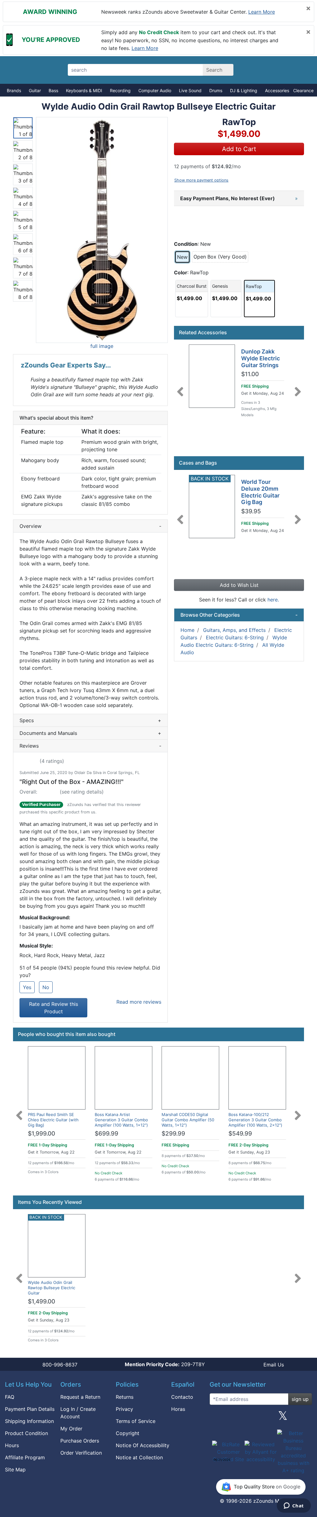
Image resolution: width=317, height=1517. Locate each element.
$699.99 (106, 1133)
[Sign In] (278, 70)
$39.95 (251, 511)
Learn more (261, 12)
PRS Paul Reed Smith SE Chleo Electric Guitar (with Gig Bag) (53, 1120)
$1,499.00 (41, 1301)
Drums (215, 90)
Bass (53, 90)
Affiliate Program (25, 1457)
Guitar (35, 90)
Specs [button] (90, 720)
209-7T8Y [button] (165, 1364)
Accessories (277, 90)
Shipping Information (29, 1421)
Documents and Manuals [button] (90, 733)
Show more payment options (201, 180)
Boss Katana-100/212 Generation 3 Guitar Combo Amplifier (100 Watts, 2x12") (255, 1120)
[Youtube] (305, 1418)
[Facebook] (238, 1418)
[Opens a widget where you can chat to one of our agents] (293, 1506)
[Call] (300, 70)
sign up (300, 1399)
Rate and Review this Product (53, 1008)
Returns (124, 1397)
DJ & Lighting (243, 90)
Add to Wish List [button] (239, 585)
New (182, 257)
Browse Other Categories (238, 614)
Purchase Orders (79, 1441)
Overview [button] (90, 526)
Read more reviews (138, 1002)
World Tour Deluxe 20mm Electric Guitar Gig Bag (260, 492)
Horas (178, 1409)
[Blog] (216, 1418)
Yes (27, 987)
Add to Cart (239, 149)
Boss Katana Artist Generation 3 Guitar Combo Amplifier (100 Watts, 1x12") (121, 1120)
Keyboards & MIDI (84, 90)
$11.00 (250, 374)
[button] (101, 230)
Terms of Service (135, 1421)
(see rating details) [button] (82, 792)
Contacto (182, 1397)
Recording (120, 90)
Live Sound (190, 90)
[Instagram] (260, 1418)
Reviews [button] (90, 745)
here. (273, 599)
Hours (12, 1445)
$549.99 (240, 1133)
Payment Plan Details (29, 1409)
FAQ (9, 1397)
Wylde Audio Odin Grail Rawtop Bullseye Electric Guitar (51, 1287)
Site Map (15, 1469)
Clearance (303, 90)
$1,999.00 (41, 1133)
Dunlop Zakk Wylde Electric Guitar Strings (260, 358)
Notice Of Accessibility (142, 1445)
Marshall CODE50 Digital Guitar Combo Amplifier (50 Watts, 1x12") (188, 1120)
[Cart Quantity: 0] (256, 70)
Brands (14, 90)
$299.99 (173, 1133)
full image (101, 346)
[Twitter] (283, 1418)
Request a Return (80, 1397)
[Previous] (180, 388)
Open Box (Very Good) (220, 257)
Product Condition (26, 1433)
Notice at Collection (139, 1457)
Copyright (127, 1433)
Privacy (124, 1409)
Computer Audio (154, 90)
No (45, 987)
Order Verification (81, 1453)
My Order (71, 1428)
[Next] (298, 388)
